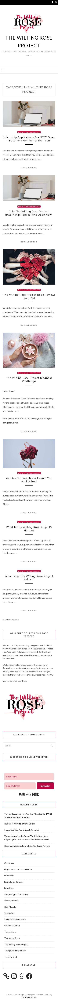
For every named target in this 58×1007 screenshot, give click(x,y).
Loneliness (9, 888)
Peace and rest (11, 900)
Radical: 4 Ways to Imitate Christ (19, 823)
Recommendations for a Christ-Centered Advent (27, 846)
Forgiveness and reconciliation (18, 869)
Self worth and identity (15, 919)
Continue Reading (29, 167)
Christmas (9, 863)
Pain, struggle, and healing (16, 894)
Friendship (9, 875)
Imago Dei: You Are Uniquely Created (21, 830)
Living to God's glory (13, 882)
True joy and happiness (15, 950)
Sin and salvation (12, 925)
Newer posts (11, 620)
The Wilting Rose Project (29, 132)
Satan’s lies (9, 913)
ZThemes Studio (29, 997)
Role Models (10, 907)
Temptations (10, 932)
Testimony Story (12, 938)
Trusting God (10, 957)
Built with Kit (29, 794)
